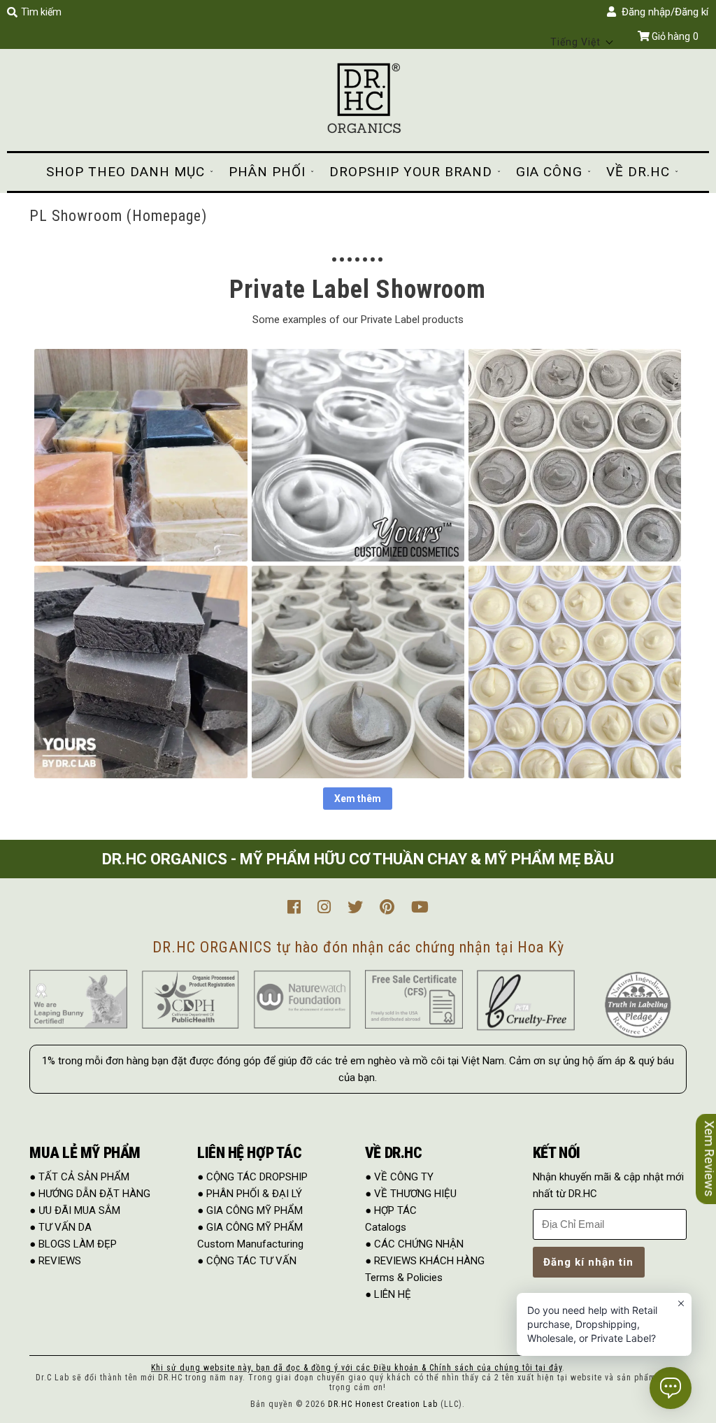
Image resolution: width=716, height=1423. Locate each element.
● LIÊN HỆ (388, 1294)
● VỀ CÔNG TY (399, 1177)
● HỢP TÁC (391, 1210)
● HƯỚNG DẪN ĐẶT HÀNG (89, 1193)
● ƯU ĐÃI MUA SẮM (74, 1210)
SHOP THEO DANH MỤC (125, 172)
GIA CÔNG (549, 172)
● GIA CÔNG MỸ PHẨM (250, 1210)
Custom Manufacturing (250, 1244)
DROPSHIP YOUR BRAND (410, 172)
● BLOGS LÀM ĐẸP (73, 1244)
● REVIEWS (55, 1260)
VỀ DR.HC (638, 172)
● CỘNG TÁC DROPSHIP (252, 1177)
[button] (582, 42)
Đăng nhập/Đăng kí (662, 12)
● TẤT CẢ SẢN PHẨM (79, 1177)
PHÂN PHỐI (267, 172)
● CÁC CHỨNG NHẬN (414, 1244)
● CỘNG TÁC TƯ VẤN (246, 1260)
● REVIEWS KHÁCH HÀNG (425, 1260)
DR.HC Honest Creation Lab (383, 1404)
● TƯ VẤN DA (60, 1227)
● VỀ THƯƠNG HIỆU (411, 1193)
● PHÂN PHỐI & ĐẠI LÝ (249, 1193)
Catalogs (385, 1227)
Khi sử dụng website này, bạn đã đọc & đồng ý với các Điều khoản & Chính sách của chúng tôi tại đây (356, 1368)
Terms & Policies (404, 1277)
